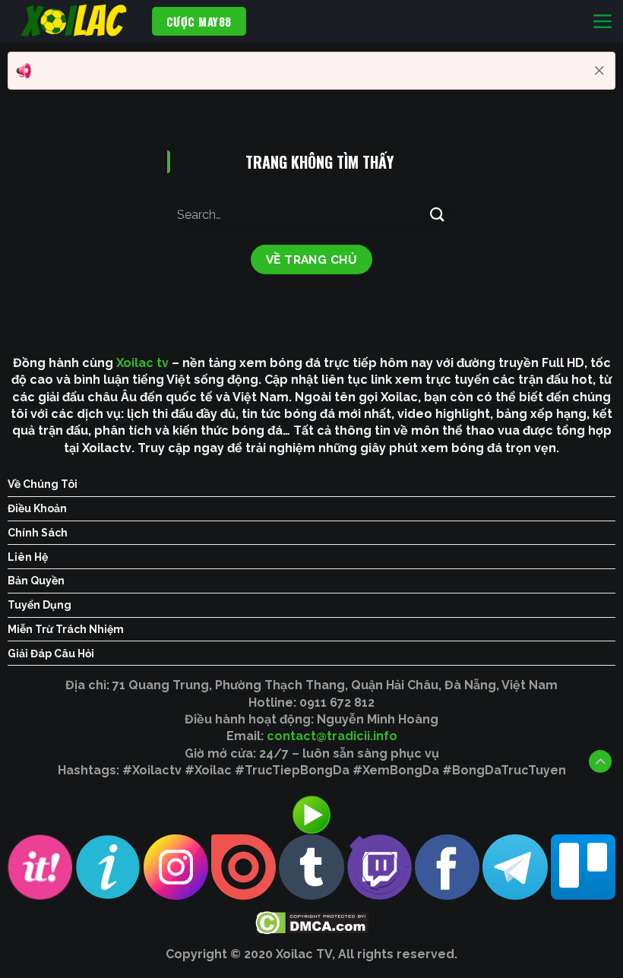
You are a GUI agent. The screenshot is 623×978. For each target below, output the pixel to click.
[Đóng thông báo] (599, 70)
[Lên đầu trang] (600, 761)
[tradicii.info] (76, 21)
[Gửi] (437, 214)
